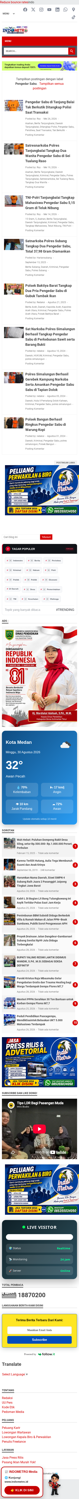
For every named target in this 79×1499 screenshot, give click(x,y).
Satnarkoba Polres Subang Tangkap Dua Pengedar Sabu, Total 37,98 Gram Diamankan (48, 246)
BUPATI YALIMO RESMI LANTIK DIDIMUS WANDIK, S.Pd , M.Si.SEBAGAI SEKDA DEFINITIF (41, 961)
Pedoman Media (13, 1412)
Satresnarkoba (47, 179)
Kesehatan (31, 599)
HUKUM (38, 355)
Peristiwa (30, 130)
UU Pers (7, 1402)
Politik (14, 580)
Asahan (29, 123)
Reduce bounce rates (14, 2)
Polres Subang (39, 270)
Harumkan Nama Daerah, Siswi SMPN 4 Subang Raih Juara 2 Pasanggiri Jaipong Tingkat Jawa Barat (42, 881)
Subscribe (39, 1339)
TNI (13, 599)
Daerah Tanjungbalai (36, 222)
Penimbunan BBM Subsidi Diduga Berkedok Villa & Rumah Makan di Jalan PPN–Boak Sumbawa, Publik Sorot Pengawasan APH (43, 919)
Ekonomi (51, 580)
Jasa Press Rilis (12, 1457)
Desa (31, 589)
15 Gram (29, 219)
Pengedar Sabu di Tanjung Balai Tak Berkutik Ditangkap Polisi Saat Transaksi (49, 107)
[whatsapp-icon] (65, 10)
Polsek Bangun (46, 444)
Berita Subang (32, 267)
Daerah (44, 267)
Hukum (35, 570)
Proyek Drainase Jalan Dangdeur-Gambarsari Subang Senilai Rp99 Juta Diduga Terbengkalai (44, 940)
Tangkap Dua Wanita (36, 182)
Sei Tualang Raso (65, 179)
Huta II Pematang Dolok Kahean (50, 400)
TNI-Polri (66, 225)
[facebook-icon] (25, 10)
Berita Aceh (31, 307)
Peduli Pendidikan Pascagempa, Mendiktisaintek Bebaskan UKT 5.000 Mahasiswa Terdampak (40, 1020)
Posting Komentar (34, 135)
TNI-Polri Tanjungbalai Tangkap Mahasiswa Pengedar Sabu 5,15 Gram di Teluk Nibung (50, 202)
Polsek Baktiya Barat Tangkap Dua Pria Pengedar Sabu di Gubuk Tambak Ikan (48, 291)
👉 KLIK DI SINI (22, 1490)
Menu (8, 41)
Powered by (30, 1354)
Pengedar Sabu (66, 127)
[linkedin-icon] (57, 10)
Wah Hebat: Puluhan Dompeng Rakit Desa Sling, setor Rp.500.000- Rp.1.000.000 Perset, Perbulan (44, 843)
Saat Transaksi (43, 130)
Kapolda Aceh (53, 307)
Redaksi (7, 1398)
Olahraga (53, 599)
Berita (35, 561)
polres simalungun (35, 359)
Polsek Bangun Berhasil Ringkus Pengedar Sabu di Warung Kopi (45, 424)
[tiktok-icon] (74, 17)
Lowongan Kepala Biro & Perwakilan (26, 1437)
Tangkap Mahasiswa (36, 225)
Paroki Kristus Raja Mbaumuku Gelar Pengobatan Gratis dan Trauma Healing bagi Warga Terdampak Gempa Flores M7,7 (44, 982)
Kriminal (44, 175)
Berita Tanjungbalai (44, 123)
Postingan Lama (65, 462)
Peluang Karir (11, 1428)
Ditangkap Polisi (48, 127)
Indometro (16, 561)
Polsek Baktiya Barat (48, 314)
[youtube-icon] (49, 10)
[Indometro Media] (15, 29)
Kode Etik (8, 1407)
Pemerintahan (52, 589)
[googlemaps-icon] (74, 10)
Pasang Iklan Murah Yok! (19, 1462)
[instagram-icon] (41, 10)
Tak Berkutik (58, 130)
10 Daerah (13, 589)
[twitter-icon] (33, 10)
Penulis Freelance (14, 1441)
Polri (52, 570)
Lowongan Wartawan (16, 1432)
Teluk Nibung (54, 225)
